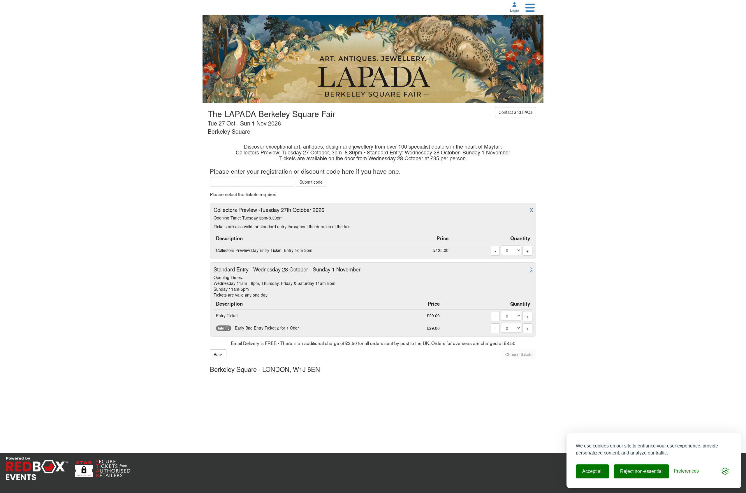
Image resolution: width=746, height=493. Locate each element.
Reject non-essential (641, 471)
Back (218, 354)
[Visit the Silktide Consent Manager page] (725, 471)
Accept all (592, 471)
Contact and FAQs (515, 112)
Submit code (311, 182)
